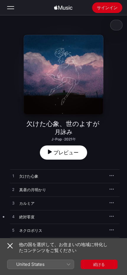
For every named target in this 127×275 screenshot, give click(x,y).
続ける (99, 264)
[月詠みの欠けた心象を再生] (13, 176)
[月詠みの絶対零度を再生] (13, 217)
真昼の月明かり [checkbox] (32, 189)
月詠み (63, 131)
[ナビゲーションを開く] (10, 7)
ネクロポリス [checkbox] (30, 230)
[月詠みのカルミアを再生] (13, 203)
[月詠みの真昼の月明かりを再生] (13, 189)
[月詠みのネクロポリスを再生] (13, 230)
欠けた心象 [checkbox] (28, 176)
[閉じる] (10, 245)
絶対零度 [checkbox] (27, 217)
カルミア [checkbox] (27, 203)
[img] (63, 7)
